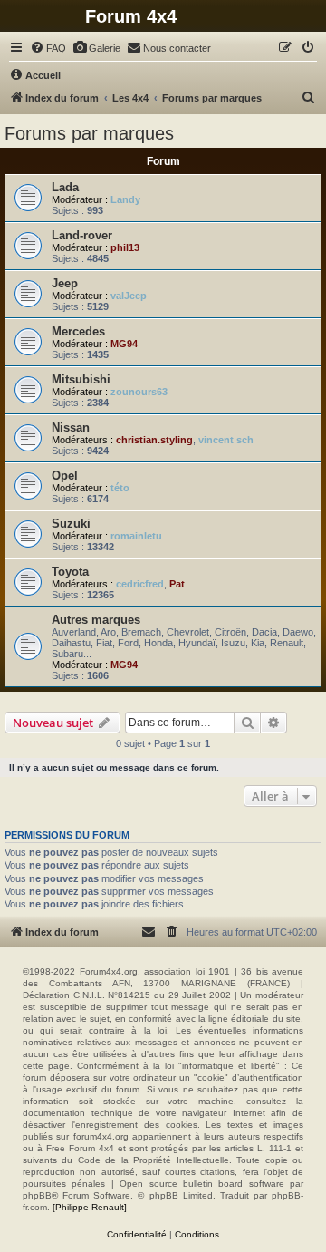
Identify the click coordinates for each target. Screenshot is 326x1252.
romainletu (136, 535)
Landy (125, 199)
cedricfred (140, 583)
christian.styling (154, 439)
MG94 (124, 343)
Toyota (70, 571)
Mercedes (78, 331)
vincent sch (226, 439)
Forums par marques (89, 133)
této (119, 487)
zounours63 (139, 391)
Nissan (71, 427)
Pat (177, 583)
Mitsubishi (81, 379)
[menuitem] (48, 48)
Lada (65, 187)
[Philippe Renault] (90, 1207)
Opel (65, 475)
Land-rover (82, 235)
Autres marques (96, 619)
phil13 (124, 247)
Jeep (65, 283)
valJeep (128, 295)
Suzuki (71, 523)
